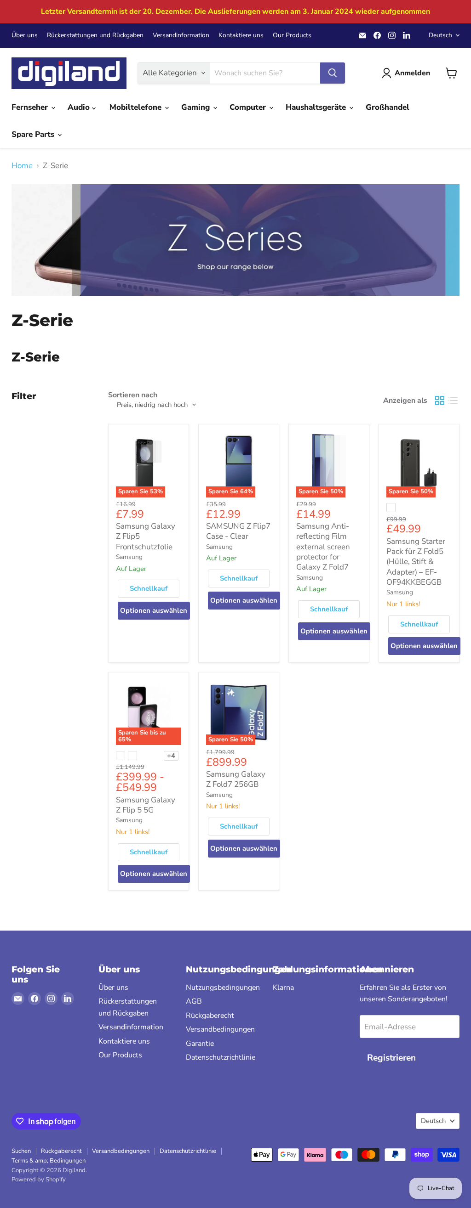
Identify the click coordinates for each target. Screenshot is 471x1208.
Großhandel (387, 107)
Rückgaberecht (210, 1015)
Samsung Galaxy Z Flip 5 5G (145, 805)
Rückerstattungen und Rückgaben (95, 35)
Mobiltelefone (136, 107)
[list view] (453, 400)
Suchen (21, 1151)
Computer (249, 107)
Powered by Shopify (38, 1179)
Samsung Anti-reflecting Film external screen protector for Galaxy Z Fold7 (323, 546)
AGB (194, 1001)
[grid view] (440, 400)
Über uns (24, 35)
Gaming (196, 107)
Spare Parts (34, 134)
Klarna (283, 987)
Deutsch (440, 35)
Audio (80, 107)
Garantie (200, 1044)
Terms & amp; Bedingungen (48, 1161)
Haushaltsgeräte (317, 107)
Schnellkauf (148, 588)
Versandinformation (181, 35)
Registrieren (391, 1058)
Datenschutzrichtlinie (220, 1057)
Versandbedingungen (220, 1029)
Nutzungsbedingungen (223, 987)
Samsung (129, 557)
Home (22, 165)
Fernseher (30, 107)
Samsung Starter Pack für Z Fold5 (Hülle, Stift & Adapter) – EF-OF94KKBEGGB (415, 561)
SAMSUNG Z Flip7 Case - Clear (238, 531)
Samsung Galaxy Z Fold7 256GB (235, 779)
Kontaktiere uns (241, 35)
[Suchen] (332, 73)
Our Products (292, 35)
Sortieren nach (132, 395)
